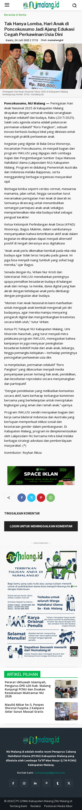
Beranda (9, 15)
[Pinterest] (41, 497)
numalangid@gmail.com (49, 772)
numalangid (55, 40)
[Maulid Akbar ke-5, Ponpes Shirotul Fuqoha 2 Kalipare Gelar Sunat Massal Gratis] (66, 711)
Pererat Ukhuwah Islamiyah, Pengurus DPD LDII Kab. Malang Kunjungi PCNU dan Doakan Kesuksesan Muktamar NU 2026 (28, 689)
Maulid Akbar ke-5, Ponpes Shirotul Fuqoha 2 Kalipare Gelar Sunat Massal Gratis (24, 708)
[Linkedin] (35, 783)
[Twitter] (31, 497)
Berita (22, 15)
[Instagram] (24, 783)
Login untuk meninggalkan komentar (41, 526)
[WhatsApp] (50, 497)
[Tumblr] (58, 783)
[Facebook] (21, 497)
